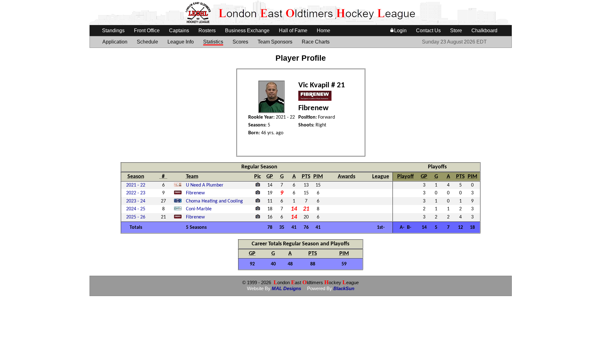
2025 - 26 (135, 217)
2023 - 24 (135, 201)
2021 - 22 (135, 185)
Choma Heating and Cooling (214, 201)
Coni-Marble (199, 209)
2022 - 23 (135, 193)
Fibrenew (195, 193)
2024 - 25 (135, 209)
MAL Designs (286, 288)
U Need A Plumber (204, 185)
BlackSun (343, 288)
